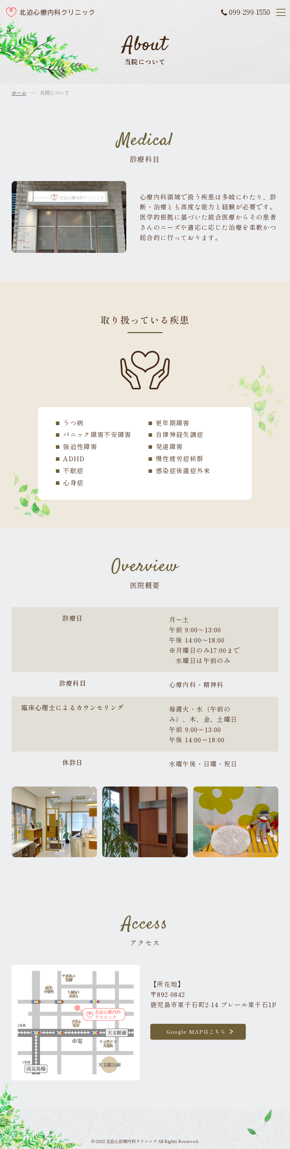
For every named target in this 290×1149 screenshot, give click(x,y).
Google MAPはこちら (196, 1031)
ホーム (19, 92)
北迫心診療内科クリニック (131, 1141)
